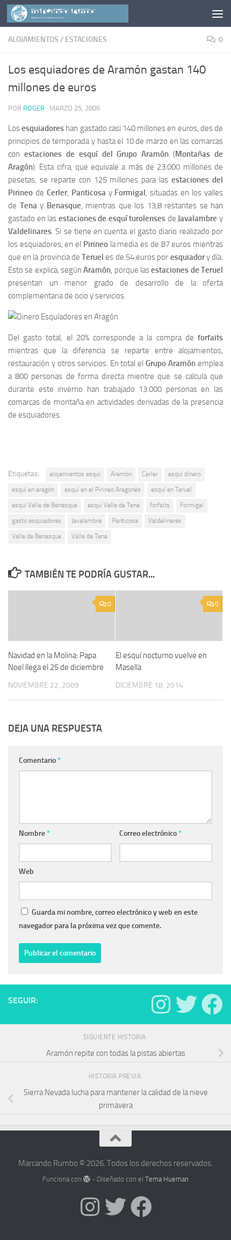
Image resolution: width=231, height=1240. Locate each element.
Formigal (192, 505)
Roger (34, 108)
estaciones (86, 39)
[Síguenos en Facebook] (212, 1004)
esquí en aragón (33, 489)
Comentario (40, 760)
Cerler (150, 474)
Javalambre (86, 520)
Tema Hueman (167, 1179)
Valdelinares (165, 520)
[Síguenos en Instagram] (160, 1004)
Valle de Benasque (36, 536)
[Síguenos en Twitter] (186, 1004)
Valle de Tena (89, 536)
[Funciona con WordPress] (86, 1179)
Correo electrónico (150, 833)
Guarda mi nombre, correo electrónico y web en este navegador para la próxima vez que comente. (108, 919)
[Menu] (217, 13)
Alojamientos (33, 39)
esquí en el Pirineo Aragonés (102, 489)
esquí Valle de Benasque (44, 505)
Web (26, 871)
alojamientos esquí (74, 474)
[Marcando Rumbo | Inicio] (88, 13)
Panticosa (125, 520)
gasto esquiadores (36, 520)
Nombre (34, 833)
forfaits (160, 505)
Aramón (121, 474)
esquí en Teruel (171, 489)
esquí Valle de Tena (114, 505)
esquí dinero (184, 474)
